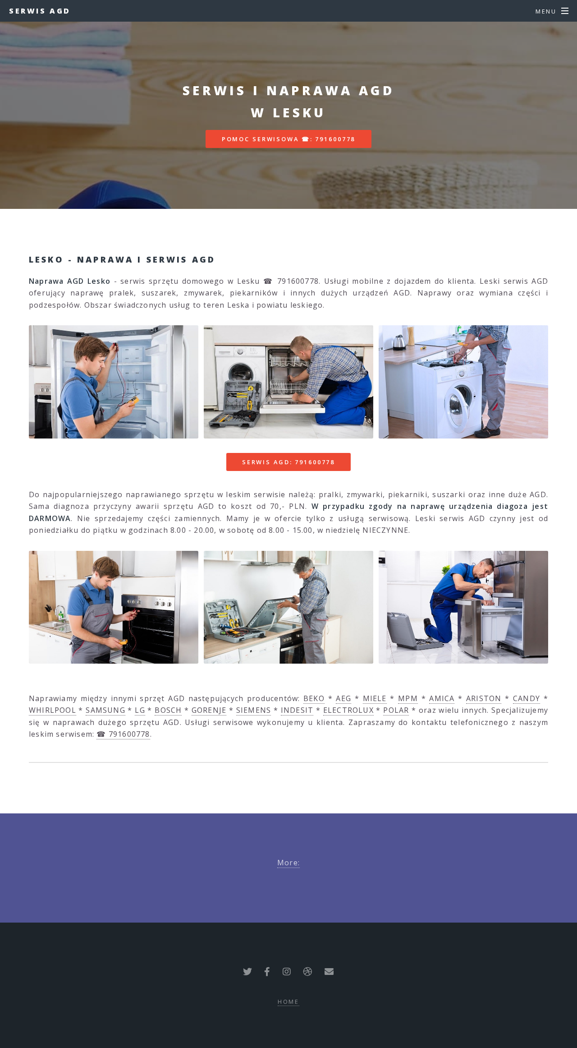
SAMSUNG (105, 710)
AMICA (441, 698)
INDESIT (297, 710)
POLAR (396, 710)
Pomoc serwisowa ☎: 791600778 (289, 139)
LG (140, 710)
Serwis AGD (40, 11)
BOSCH (168, 710)
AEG (343, 698)
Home (289, 1001)
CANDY (526, 698)
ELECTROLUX (348, 710)
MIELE (375, 698)
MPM (408, 698)
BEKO (314, 698)
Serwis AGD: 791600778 (288, 462)
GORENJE (209, 710)
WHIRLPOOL (52, 710)
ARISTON (483, 698)
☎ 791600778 (123, 734)
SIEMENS (253, 710)
